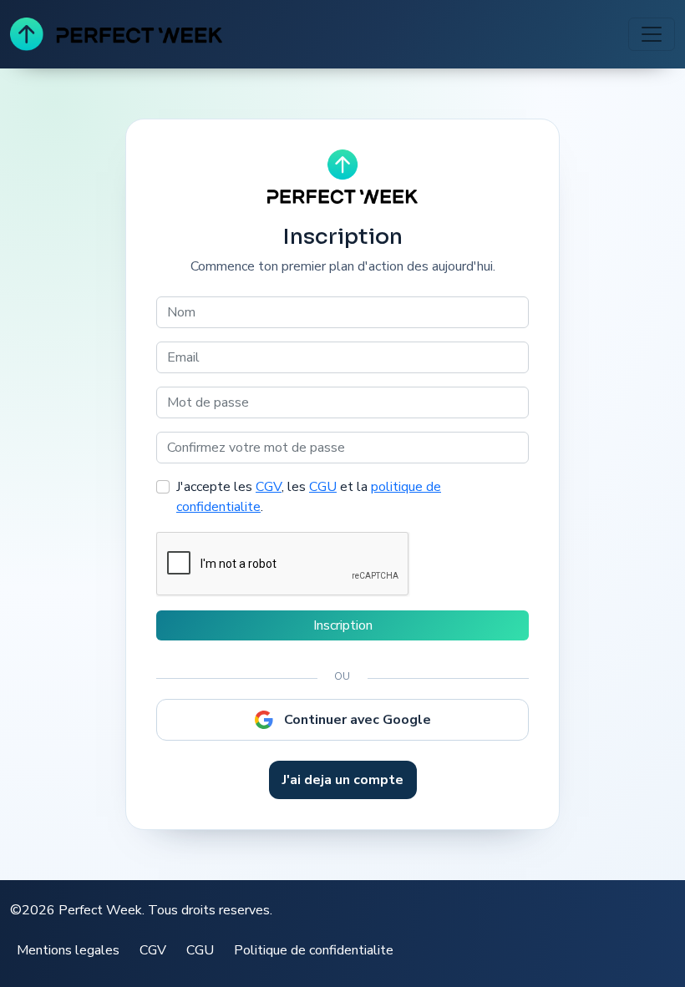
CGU (323, 487)
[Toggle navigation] (651, 34)
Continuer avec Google (357, 720)
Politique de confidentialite (313, 950)
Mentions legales (68, 950)
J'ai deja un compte (342, 780)
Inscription (343, 625)
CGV (269, 487)
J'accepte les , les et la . (308, 497)
